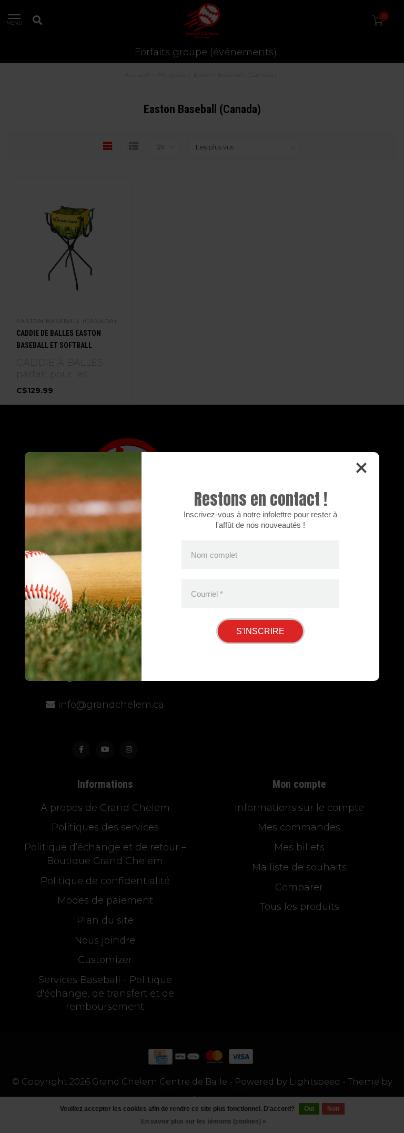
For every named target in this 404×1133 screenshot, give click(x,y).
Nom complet (214, 555)
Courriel (207, 593)
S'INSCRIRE (260, 631)
